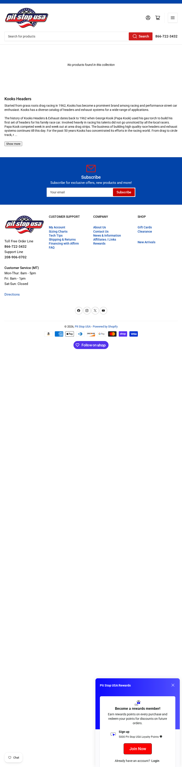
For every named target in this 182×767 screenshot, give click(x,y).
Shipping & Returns (62, 239)
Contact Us (101, 231)
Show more (13, 143)
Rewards (99, 243)
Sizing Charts (58, 231)
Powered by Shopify (105, 326)
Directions (12, 294)
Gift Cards (145, 227)
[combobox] (78, 36)
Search (144, 36)
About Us (99, 227)
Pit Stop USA (83, 326)
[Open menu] (173, 18)
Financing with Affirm (64, 243)
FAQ (52, 247)
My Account (57, 227)
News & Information (107, 235)
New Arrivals (146, 242)
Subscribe (124, 192)
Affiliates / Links (104, 239)
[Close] (172, 685)
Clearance (145, 231)
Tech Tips (56, 235)
